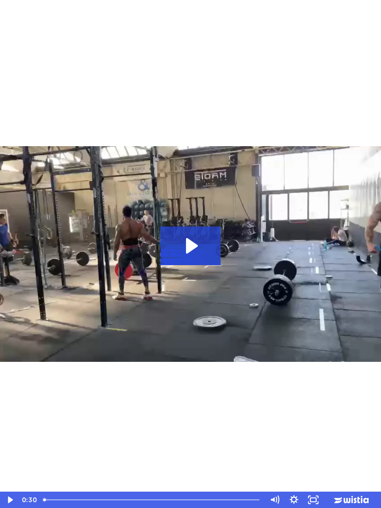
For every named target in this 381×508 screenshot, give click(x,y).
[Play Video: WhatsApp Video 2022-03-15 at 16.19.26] (190, 245)
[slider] (152, 500)
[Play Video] (9, 500)
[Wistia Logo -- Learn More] (352, 500)
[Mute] (274, 500)
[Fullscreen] (313, 500)
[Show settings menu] (294, 500)
